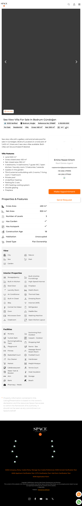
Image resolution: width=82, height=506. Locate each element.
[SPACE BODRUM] (60, 457)
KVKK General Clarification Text (66, 470)
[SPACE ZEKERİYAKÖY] (22, 452)
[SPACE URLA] (60, 452)
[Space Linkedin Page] (47, 499)
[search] (68, 4)
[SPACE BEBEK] (22, 441)
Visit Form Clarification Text (60, 473)
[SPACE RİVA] (22, 457)
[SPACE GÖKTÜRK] (60, 446)
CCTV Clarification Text (43, 473)
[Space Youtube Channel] (41, 499)
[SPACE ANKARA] (22, 462)
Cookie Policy (26, 470)
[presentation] (5, 61)
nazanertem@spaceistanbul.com (64, 167)
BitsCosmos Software (44, 489)
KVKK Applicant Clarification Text (23, 473)
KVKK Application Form (41, 476)
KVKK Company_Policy (13, 470)
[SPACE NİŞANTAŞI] (60, 441)
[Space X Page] (53, 499)
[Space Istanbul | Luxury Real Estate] (41, 431)
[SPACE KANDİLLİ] (22, 446)
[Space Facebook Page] (35, 499)
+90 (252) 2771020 (64, 174)
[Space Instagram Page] (29, 499)
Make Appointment (64, 191)
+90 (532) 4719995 (64, 171)
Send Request (64, 200)
